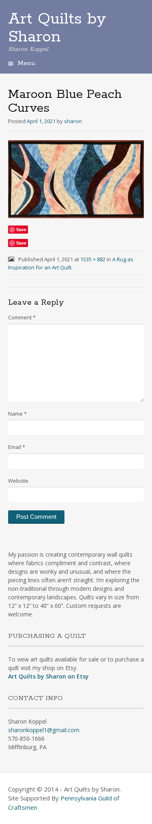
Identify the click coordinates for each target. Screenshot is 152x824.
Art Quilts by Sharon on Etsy (48, 676)
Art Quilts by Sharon (57, 28)
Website (18, 480)
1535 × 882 (92, 259)
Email (16, 447)
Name (17, 413)
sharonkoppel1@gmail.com (43, 730)
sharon (73, 121)
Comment (22, 317)
